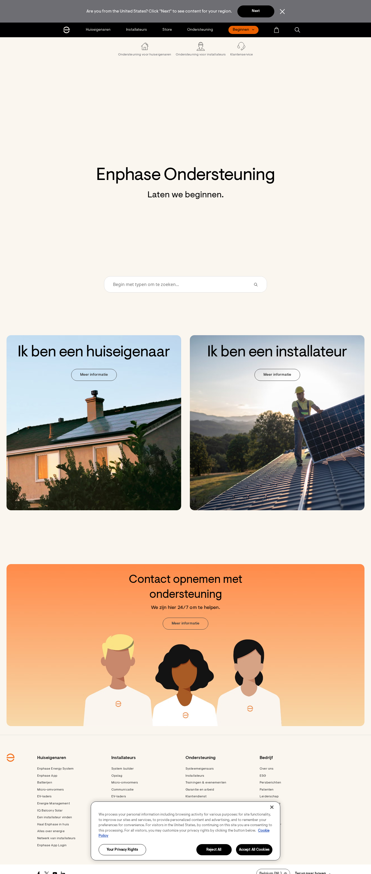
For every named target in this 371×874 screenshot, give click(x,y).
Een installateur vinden (54, 817)
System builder (122, 768)
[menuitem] (98, 30)
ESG (263, 775)
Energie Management (53, 803)
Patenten (266, 789)
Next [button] (256, 11)
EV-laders (44, 796)
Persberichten (270, 782)
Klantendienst (196, 796)
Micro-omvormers (50, 789)
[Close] (272, 807)
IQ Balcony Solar (50, 810)
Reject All (213, 849)
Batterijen (44, 782)
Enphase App (47, 775)
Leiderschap (269, 796)
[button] (297, 30)
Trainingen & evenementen (206, 782)
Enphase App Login (52, 845)
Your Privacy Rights (122, 849)
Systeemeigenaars (200, 768)
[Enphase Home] (66, 30)
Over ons (266, 768)
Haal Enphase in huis (53, 824)
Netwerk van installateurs (56, 838)
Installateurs (195, 775)
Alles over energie (51, 831)
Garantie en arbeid (200, 789)
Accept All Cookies (254, 849)
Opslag (116, 775)
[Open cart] (276, 30)
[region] (185, 831)
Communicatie (122, 789)
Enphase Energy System (55, 768)
